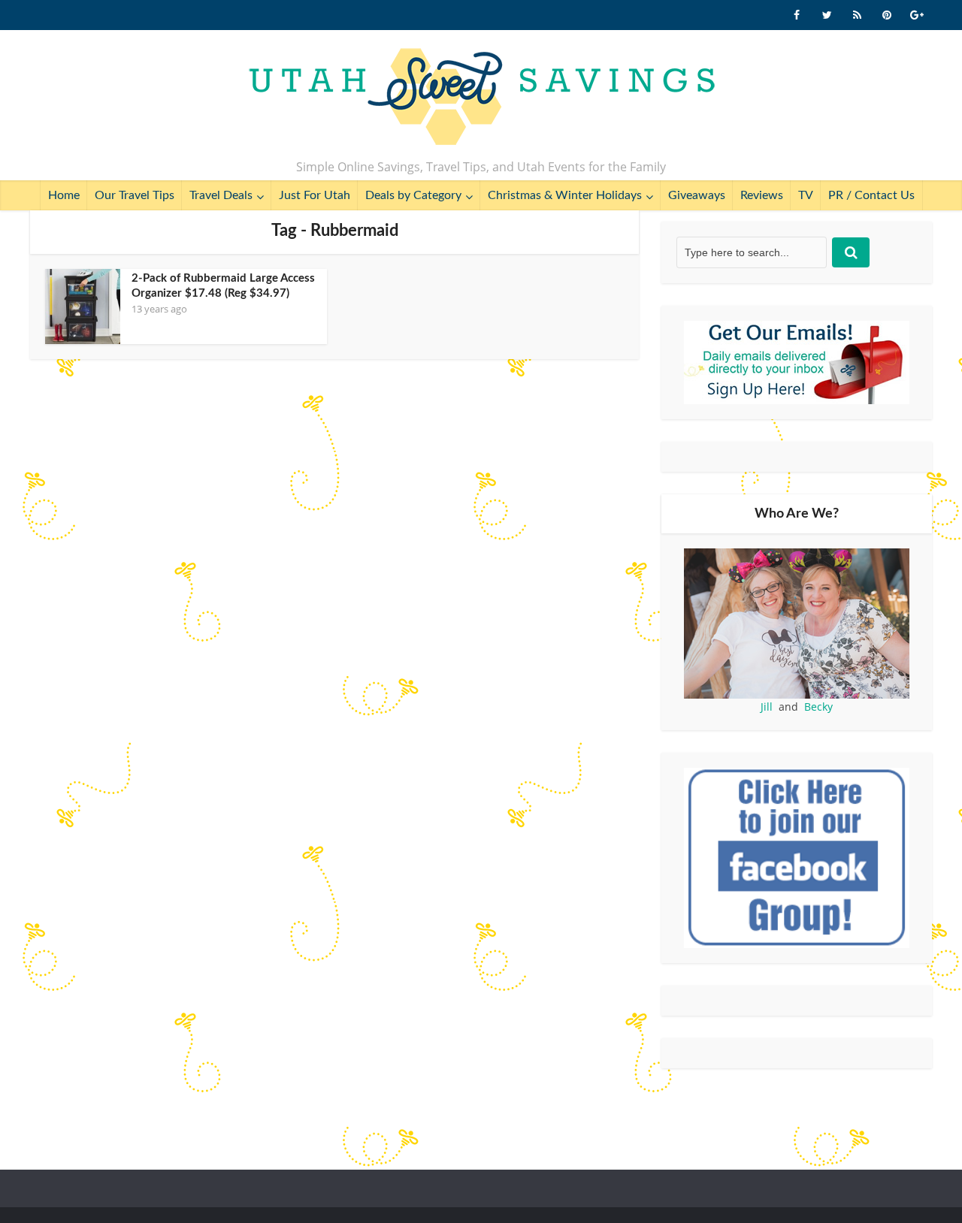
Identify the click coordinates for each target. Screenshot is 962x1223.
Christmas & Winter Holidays (565, 195)
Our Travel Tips (134, 195)
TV (805, 195)
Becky (818, 706)
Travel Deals (221, 195)
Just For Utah (314, 195)
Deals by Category (413, 195)
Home (64, 195)
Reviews (761, 195)
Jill (767, 706)
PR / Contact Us (871, 195)
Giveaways (696, 195)
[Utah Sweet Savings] (481, 97)
